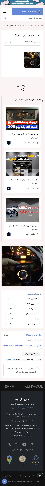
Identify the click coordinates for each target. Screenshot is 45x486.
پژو (31, 25)
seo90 (10, 481)
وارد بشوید (10, 359)
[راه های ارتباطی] (40, 476)
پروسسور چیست (25, 476)
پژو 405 (24, 25)
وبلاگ (42, 25)
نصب (36, 25)
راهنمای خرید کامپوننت (9, 476)
